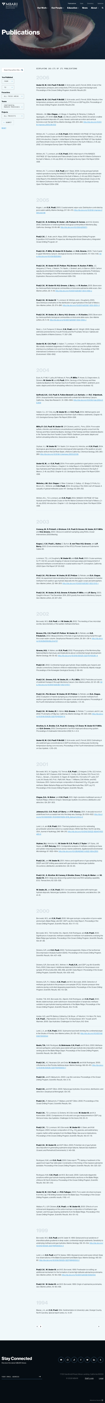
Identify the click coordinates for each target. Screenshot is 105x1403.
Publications (72, 3)
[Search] (101, 8)
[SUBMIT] (40, 1377)
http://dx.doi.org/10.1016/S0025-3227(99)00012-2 (59, 1260)
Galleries (100, 3)
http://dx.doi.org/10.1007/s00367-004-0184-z (73, 291)
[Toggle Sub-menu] (47, 8)
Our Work (42, 8)
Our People (56, 8)
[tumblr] (100, 1360)
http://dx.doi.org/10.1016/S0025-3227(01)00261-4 (78, 655)
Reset (4, 128)
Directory (90, 3)
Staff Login (89, 1378)
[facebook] (81, 1360)
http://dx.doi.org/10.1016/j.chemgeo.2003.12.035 (59, 454)
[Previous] (98, 1326)
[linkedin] (94, 1360)
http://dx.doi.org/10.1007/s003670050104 (79, 1275)
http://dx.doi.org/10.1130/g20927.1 (73, 227)
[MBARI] (10, 6)
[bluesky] (87, 1360)
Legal (101, 1378)
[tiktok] (74, 1360)
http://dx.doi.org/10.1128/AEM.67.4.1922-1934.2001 (78, 851)
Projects (5, 112)
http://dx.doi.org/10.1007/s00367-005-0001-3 (81, 305)
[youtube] (61, 1360)
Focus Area (6, 92)
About (94, 8)
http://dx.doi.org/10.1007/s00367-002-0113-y (80, 583)
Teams (4, 101)
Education (72, 8)
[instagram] (68, 1360)
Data (81, 3)
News (85, 8)
